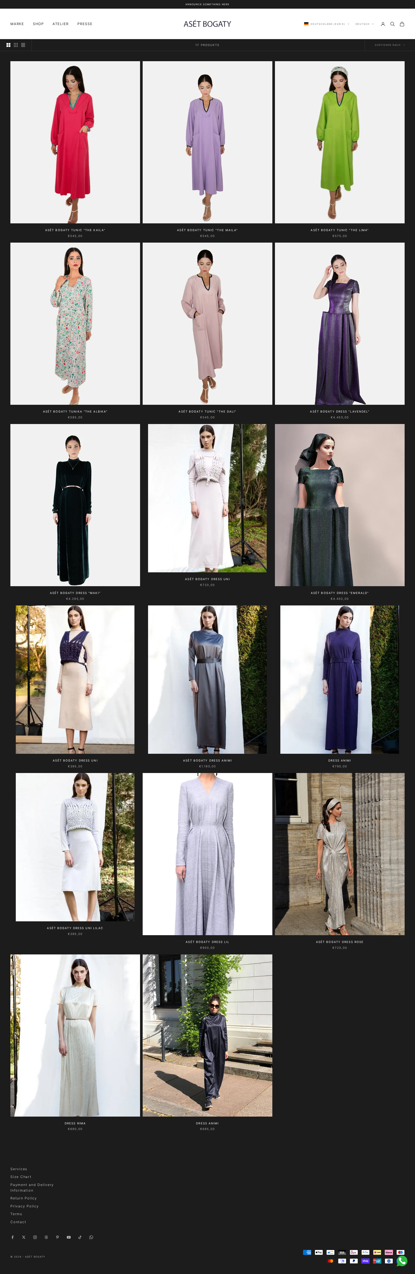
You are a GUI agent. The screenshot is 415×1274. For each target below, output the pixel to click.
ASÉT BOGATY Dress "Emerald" (340, 593)
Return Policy (23, 1198)
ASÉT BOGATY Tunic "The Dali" (207, 411)
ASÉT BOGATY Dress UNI (75, 760)
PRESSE (85, 24)
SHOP (38, 24)
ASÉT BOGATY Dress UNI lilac (75, 928)
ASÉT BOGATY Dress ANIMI (207, 760)
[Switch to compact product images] (23, 45)
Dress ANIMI (339, 760)
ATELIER (61, 24)
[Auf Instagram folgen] (35, 1237)
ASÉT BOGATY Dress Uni (207, 579)
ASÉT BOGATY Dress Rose (340, 942)
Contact (18, 1222)
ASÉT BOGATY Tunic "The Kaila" (75, 230)
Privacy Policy (24, 1206)
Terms (16, 1214)
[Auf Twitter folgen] (24, 1237)
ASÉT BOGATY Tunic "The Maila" (207, 230)
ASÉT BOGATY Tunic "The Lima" (340, 230)
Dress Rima (75, 1123)
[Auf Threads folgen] (46, 1237)
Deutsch (363, 24)
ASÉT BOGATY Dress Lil (207, 942)
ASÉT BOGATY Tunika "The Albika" (75, 411)
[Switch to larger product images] (8, 45)
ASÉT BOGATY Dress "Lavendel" (339, 411)
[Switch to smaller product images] (16, 45)
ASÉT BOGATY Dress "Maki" (75, 593)
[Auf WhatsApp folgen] (91, 1237)
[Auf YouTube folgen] (69, 1237)
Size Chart (21, 1177)
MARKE (17, 24)
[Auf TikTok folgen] (80, 1237)
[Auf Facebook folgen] (12, 1237)
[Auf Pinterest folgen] (57, 1237)
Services (18, 1169)
